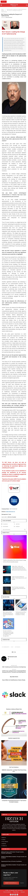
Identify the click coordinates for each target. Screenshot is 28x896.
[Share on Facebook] (12, 652)
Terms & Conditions (7, 892)
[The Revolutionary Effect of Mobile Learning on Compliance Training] (21, 605)
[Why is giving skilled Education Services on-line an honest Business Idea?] (8, 605)
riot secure (17, 646)
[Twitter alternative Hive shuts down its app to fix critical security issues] (15, 547)
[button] (7, 2)
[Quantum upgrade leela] (14, 723)
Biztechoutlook (9, 17)
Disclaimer (23, 892)
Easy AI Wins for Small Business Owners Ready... (14, 680)
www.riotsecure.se (10, 511)
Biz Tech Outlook (19, 890)
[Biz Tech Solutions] (14, 752)
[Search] (26, 5)
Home (2, 9)
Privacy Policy (15, 892)
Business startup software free (14, 709)
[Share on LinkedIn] (15, 652)
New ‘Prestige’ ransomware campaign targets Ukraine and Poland (18, 588)
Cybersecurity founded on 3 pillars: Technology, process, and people (19, 578)
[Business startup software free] (14, 694)
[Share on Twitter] (13, 652)
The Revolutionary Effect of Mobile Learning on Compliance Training (20, 613)
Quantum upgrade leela (14, 738)
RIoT (12, 646)
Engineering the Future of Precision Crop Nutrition (11, 861)
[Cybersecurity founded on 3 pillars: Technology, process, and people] (7, 580)
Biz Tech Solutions (14, 767)
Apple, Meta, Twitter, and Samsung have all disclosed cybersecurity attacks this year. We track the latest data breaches (19, 568)
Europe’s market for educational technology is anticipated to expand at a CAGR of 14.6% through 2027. (8, 633)
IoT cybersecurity (5, 646)
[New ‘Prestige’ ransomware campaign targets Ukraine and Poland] (7, 590)
